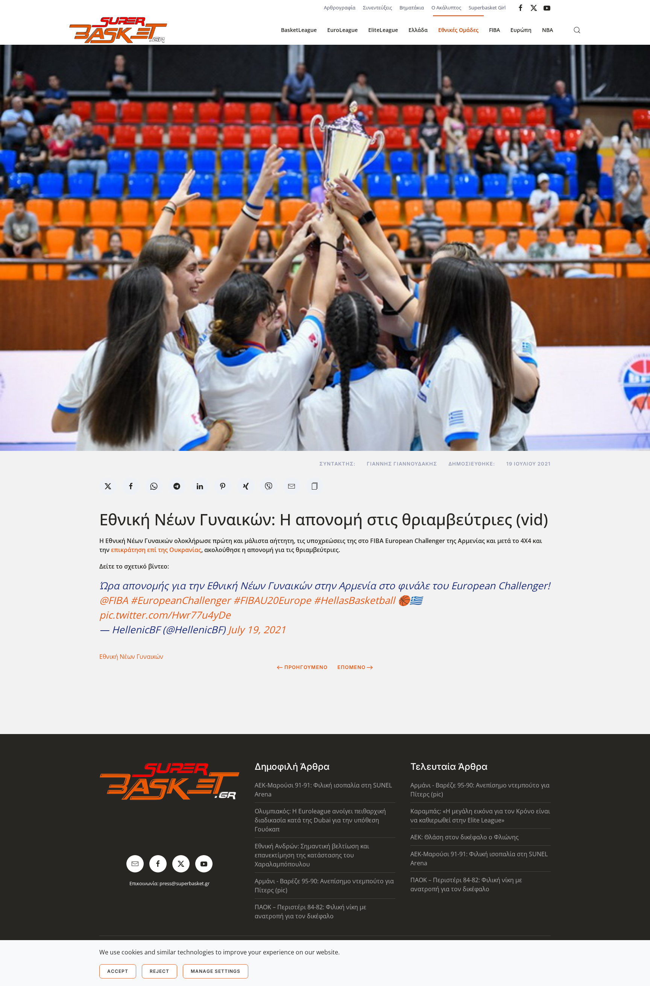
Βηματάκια (411, 7)
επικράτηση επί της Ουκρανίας (156, 550)
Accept (117, 971)
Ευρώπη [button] (521, 29)
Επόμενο (351, 667)
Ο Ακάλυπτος (446, 7)
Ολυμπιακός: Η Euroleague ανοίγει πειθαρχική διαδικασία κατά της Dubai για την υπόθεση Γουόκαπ (320, 820)
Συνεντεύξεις (377, 7)
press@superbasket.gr (184, 883)
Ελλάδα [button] (418, 29)
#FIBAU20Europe (272, 600)
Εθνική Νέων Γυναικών (131, 656)
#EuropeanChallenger (181, 600)
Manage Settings (215, 971)
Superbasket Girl (487, 7)
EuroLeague (342, 29)
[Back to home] (118, 30)
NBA (547, 29)
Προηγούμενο (306, 667)
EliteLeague (383, 29)
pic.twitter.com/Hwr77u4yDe (165, 615)
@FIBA (113, 600)
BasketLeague (299, 29)
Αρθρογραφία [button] (339, 7)
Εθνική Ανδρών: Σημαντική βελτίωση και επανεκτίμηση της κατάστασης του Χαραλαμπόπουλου (312, 855)
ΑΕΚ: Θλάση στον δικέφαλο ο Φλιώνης (464, 837)
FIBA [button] (494, 29)
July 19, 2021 (257, 629)
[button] (577, 30)
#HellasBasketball (354, 600)
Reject (159, 971)
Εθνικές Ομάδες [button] (458, 29)
